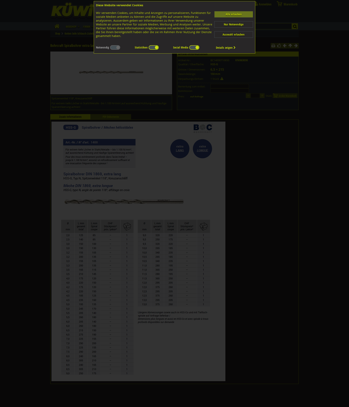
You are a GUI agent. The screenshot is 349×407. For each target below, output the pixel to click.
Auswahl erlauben (234, 34)
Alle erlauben (234, 14)
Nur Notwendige (234, 24)
